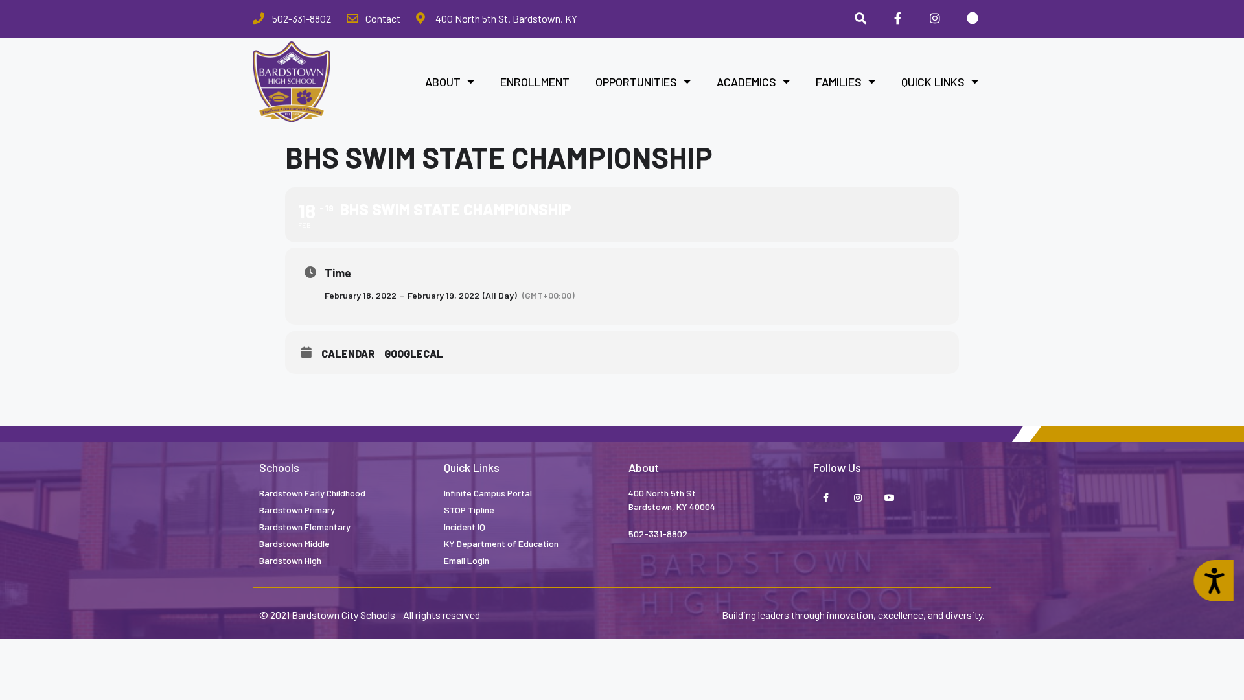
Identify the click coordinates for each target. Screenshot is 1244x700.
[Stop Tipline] (972, 19)
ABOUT (443, 82)
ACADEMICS (746, 82)
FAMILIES (839, 82)
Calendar (347, 353)
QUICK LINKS (933, 82)
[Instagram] (935, 19)
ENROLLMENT (535, 82)
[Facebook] (898, 19)
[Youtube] (889, 498)
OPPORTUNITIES (636, 82)
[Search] (860, 19)
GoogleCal (413, 353)
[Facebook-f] (825, 498)
